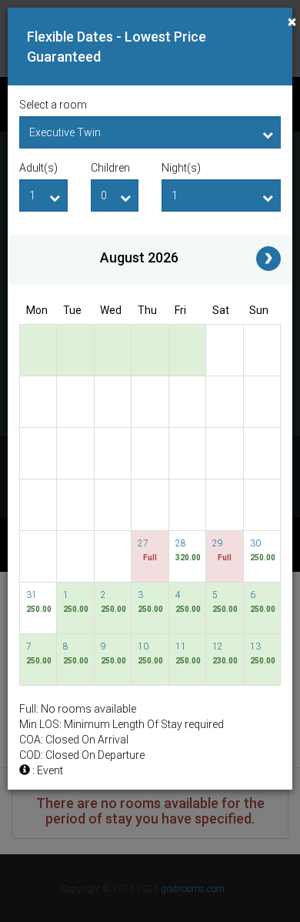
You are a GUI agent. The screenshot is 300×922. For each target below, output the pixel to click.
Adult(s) (38, 168)
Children (110, 168)
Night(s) (181, 168)
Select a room (53, 105)
